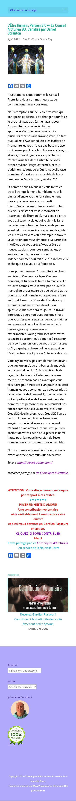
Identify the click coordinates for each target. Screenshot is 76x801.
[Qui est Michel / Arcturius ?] (20, 709)
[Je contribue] (38, 595)
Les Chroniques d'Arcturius (35, 776)
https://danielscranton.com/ (34, 462)
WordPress (39, 785)
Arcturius (40, 790)
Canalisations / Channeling (37, 39)
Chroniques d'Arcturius (52, 543)
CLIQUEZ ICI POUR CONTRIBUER (38, 533)
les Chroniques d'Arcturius (52, 473)
